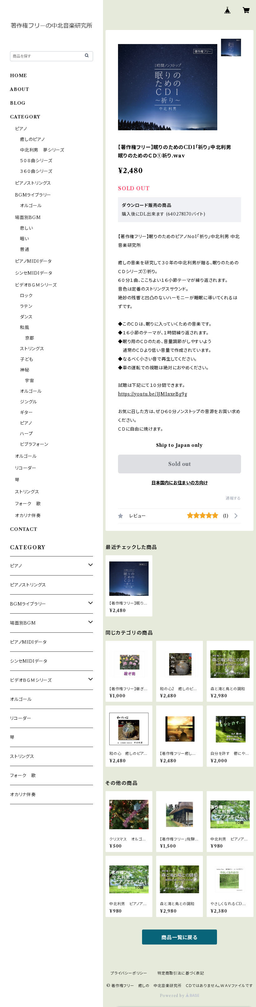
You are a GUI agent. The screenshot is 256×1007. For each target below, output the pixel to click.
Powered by (173, 995)
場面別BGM (28, 217)
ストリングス (32, 348)
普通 (24, 249)
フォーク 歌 (28, 503)
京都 (29, 338)
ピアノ (21, 129)
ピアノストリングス (33, 183)
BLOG (18, 103)
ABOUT (19, 89)
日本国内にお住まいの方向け (179, 483)
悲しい (26, 228)
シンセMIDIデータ (33, 273)
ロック (26, 295)
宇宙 (29, 380)
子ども (26, 359)
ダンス (26, 317)
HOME (18, 75)
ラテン (26, 306)
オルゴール (31, 205)
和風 (24, 327)
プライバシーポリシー (129, 973)
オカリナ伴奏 (28, 515)
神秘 (24, 370)
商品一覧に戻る (179, 937)
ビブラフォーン (34, 444)
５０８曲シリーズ (36, 160)
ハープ (26, 433)
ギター (26, 412)
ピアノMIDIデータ (33, 261)
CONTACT (23, 529)
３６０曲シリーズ (36, 171)
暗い (24, 239)
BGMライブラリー (33, 195)
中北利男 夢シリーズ (42, 150)
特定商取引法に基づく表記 (180, 973)
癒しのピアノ (32, 139)
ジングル (28, 402)
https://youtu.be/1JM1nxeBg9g (152, 394)
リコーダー (26, 468)
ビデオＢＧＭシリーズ (36, 285)
